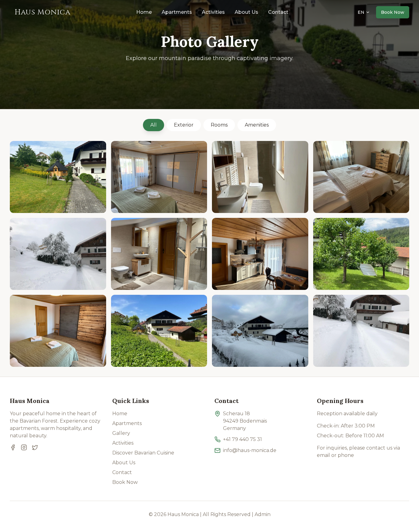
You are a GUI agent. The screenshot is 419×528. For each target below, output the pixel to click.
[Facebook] (13, 447)
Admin (263, 514)
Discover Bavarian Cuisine (143, 453)
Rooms (219, 125)
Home (144, 12)
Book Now (125, 482)
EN (361, 12)
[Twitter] (35, 447)
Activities (213, 12)
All (153, 125)
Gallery (121, 433)
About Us (246, 12)
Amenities (257, 125)
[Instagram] (24, 447)
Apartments (177, 12)
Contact (278, 12)
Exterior (184, 125)
